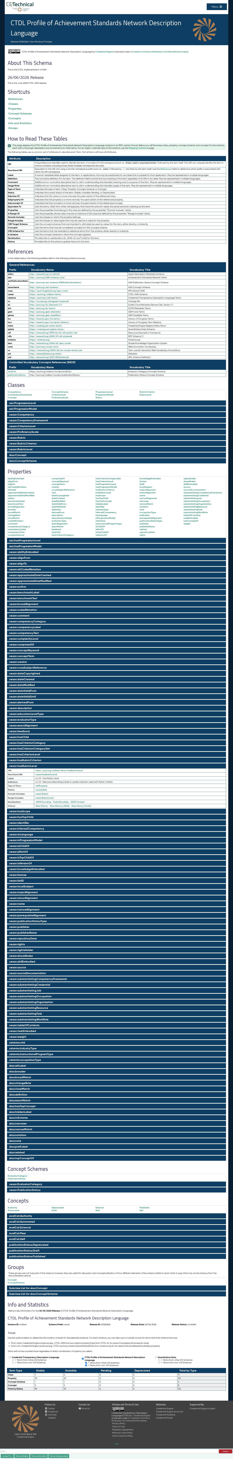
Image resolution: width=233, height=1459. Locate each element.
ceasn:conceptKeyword (24, 650)
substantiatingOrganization (197, 504)
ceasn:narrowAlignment (24, 909)
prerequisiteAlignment (151, 518)
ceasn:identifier (19, 823)
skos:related (17, 1152)
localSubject (146, 487)
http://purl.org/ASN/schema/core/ (47, 277)
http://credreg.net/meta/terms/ (46, 325)
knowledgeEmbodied (150, 478)
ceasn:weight (17, 1037)
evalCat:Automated (22, 1221)
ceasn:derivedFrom (21, 702)
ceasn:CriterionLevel (22, 426)
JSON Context (77, 802)
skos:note (15, 1141)
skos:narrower (18, 1123)
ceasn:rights (17, 944)
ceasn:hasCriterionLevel (24, 754)
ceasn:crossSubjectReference (28, 667)
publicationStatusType (151, 520)
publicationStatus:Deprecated (28, 1245)
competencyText (16, 532)
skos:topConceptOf (21, 1158)
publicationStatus (17, 375)
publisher (144, 523)
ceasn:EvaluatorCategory (25, 1184)
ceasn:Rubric (17, 437)
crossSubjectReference (63, 489)
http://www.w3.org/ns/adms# (45, 274)
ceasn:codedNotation (23, 610)
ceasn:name (17, 904)
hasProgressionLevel (106, 484)
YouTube (51, 1414)
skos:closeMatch (19, 1089)
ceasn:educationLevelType (26, 714)
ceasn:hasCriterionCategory (27, 743)
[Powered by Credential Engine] (20, 9)
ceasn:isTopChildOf (21, 857)
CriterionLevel (59, 394)
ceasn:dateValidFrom (22, 691)
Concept (12, 397)
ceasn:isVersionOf (20, 863)
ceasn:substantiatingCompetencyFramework (38, 979)
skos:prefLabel (18, 1146)
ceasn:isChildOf (19, 846)
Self (141, 1210)
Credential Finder (164, 1418)
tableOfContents (192, 515)
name (142, 495)
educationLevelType (62, 518)
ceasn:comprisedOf (21, 644)
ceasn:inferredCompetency (26, 828)
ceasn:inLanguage (21, 834)
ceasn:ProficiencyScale (24, 432)
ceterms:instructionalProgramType (31, 1054)
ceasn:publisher (19, 927)
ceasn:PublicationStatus (24, 1190)
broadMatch (14, 512)
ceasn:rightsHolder (21, 950)
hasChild (56, 532)
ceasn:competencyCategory (27, 621)
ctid (54, 492)
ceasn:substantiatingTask (25, 1013)
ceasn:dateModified (22, 685)
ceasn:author (17, 586)
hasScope (100, 495)
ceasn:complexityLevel (23, 638)
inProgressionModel (105, 518)
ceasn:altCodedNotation (25, 569)
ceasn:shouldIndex (21, 956)
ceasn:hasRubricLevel (23, 766)
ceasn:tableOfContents (24, 1025)
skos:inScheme (18, 1117)
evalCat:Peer (17, 1233)
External (100, 1207)
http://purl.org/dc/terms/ (43, 308)
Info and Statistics (20, 123)
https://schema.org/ (40, 339)
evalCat (12, 371)
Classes (13, 104)
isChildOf (100, 526)
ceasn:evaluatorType (22, 719)
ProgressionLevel (104, 392)
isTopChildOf (102, 532)
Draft (54, 1210)
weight (187, 523)
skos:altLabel (17, 1065)
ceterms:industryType (23, 1048)
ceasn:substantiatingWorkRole (29, 1019)
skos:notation (17, 1135)
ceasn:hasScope (19, 811)
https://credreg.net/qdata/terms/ (47, 329)
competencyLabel (17, 529)
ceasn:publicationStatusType (28, 921)
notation (144, 506)
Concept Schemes (20, 113)
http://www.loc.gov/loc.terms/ (45, 318)
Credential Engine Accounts (169, 1411)
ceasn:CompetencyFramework (28, 420)
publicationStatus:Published (27, 1256)
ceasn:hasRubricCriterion (25, 760)
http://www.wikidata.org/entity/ (46, 353)
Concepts (14, 118)
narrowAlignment (148, 498)
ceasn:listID (16, 880)
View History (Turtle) (81, 806)
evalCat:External (20, 1227)
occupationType (148, 512)
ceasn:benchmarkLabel (24, 592)
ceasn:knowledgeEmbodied (27, 869)
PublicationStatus (16, 1178)
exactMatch (58, 526)
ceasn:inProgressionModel (25, 840)
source (187, 487)
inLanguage (101, 515)
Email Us (85, 1408)
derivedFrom (58, 512)
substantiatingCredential (196, 495)
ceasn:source (17, 967)
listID (142, 484)
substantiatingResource (195, 506)
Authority (12, 1207)
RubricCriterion (147, 392)
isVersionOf (101, 535)
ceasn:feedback (19, 731)
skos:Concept (17, 455)
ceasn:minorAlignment (23, 898)
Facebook (52, 1411)
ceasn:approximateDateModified (30, 581)
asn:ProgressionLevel (22, 403)
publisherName (147, 526)
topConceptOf (191, 520)
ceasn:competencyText (24, 633)
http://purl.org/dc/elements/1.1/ (46, 304)
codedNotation (15, 520)
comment (12, 523)
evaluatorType (59, 520)
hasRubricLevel (103, 492)
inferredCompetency (106, 512)
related (143, 529)
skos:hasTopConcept (22, 1106)
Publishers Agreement (122, 1429)
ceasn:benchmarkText (23, 598)
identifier (100, 506)
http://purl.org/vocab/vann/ (44, 346)
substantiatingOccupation (197, 501)
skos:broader (17, 1071)
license (143, 481)
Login (116, 1443)
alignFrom (13, 481)
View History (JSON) (59, 806)
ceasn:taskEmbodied (22, 1031)
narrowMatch (146, 504)
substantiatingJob (193, 498)
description (57, 515)
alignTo (11, 484)
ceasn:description (20, 708)
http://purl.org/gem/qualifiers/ (45, 315)
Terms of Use (118, 1426)
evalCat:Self (17, 1239)
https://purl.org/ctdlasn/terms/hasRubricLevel (59, 770)
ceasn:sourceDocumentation (27, 973)
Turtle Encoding (60, 802)
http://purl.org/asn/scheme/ (44, 287)
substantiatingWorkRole (196, 512)
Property (41, 785)
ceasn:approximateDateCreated (30, 575)
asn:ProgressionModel (23, 409)
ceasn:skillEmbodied (22, 961)
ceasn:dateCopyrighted (24, 673)
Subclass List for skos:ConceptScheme (33, 1294)
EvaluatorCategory (17, 1175)
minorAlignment (148, 492)
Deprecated (58, 1207)
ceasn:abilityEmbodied (24, 552)
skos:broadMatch (20, 1077)
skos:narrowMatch (20, 1129)
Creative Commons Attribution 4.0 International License (160, 51)
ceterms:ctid (17, 1042)
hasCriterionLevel (104, 481)
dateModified (58, 501)
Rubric (99, 397)
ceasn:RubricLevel (20, 449)
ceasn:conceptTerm (21, 656)
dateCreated (58, 498)
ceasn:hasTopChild (21, 817)
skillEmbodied (190, 484)
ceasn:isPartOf (18, 851)
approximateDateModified (21, 495)
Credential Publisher (165, 1414)
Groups (13, 128)
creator (55, 487)
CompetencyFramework (20, 394)
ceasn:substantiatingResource (28, 1008)
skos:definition (18, 1094)
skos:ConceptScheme (23, 461)
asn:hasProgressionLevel (24, 540)
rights (142, 535)
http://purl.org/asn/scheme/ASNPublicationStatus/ (56, 282)
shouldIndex (190, 481)
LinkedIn (51, 1418)
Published (144, 1207)
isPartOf (100, 529)
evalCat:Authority (20, 1216)
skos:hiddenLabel (20, 1112)
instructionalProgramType (109, 523)
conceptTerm (58, 484)
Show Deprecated (59, 1456)
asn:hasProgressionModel (25, 546)
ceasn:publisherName (23, 932)
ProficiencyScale (60, 397)
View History (41, 806)
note (142, 509)
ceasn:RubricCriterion (23, 443)
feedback (56, 529)
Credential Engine (104, 51)
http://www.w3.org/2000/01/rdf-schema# (51, 336)
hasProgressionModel (106, 487)
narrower (144, 501)
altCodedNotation (17, 487)
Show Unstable (39, 1456)
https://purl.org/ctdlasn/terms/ (46, 294)
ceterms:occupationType (25, 1060)
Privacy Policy (118, 1423)
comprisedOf (58, 478)
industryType (102, 509)
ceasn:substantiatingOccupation (30, 996)
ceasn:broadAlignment (23, 604)
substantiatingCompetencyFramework (203, 492)
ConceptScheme (60, 392)
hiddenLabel (102, 504)
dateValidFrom (59, 504)
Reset (225, 1451)
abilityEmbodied (16, 478)
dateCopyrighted (60, 495)
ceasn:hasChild (19, 737)
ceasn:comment (19, 615)
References (15, 99)
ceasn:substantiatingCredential (29, 984)
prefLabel (144, 515)
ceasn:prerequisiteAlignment (27, 915)
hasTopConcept (104, 501)
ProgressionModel (105, 394)
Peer (98, 1210)
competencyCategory (19, 526)
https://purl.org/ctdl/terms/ (44, 297)
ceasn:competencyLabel (25, 627)
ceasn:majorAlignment (23, 892)
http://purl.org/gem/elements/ (45, 311)
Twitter (51, 1408)
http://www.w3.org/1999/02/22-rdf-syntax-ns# (53, 332)
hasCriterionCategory (63, 535)
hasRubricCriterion (105, 489)
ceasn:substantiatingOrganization (31, 1002)
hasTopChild (102, 498)
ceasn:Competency (21, 414)
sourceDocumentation (195, 489)
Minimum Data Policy (122, 1432)
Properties (14, 108)
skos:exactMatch (19, 1100)
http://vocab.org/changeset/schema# (49, 301)
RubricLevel (145, 394)
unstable (41, 789)
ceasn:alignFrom (19, 558)
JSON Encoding (43, 802)
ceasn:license (17, 875)
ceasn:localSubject (21, 886)
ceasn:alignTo (18, 563)
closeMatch (13, 518)
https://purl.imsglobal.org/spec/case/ (49, 290)
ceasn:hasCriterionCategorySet (29, 748)
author (11, 498)
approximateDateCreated (21, 492)
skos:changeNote (20, 1083)
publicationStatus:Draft (24, 1250)
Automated (13, 1210)
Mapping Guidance (138, 148)
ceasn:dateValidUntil (22, 696)
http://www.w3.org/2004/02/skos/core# (50, 343)
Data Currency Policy (122, 1436)
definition (56, 509)
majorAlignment (148, 489)
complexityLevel (16, 535)
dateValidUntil (59, 506)
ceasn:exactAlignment (23, 725)
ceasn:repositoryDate (23, 938)
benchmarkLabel (16, 501)
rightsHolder (190, 478)
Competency (14, 392)
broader (12, 509)
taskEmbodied (191, 518)
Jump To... (7, 1456)
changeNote (14, 515)
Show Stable (22, 1456)
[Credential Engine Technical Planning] (20, 4)
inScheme (100, 520)
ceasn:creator (18, 662)
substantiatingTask (193, 509)
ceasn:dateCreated (22, 679)
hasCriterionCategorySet (108, 478)
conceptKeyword (60, 481)
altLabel (12, 489)
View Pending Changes (41, 41)
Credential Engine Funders (202, 1408)
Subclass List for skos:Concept (28, 1288)
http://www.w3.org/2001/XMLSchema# (49, 357)
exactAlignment (59, 523)
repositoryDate (147, 532)
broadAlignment (16, 506)
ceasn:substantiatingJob (25, 990)
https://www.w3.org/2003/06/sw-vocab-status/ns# (56, 350)
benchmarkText (15, 504)
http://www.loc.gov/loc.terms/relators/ (49, 322)
